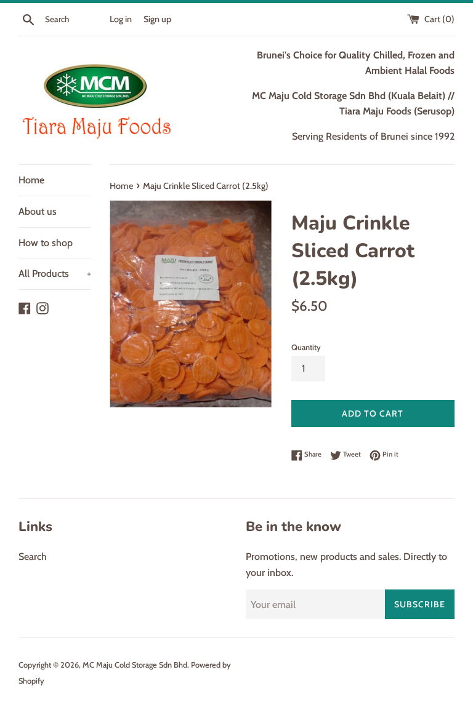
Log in (121, 19)
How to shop (45, 243)
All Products (54, 273)
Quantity (306, 347)
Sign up (157, 19)
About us (37, 211)
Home (31, 180)
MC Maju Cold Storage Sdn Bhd (135, 664)
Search (32, 556)
